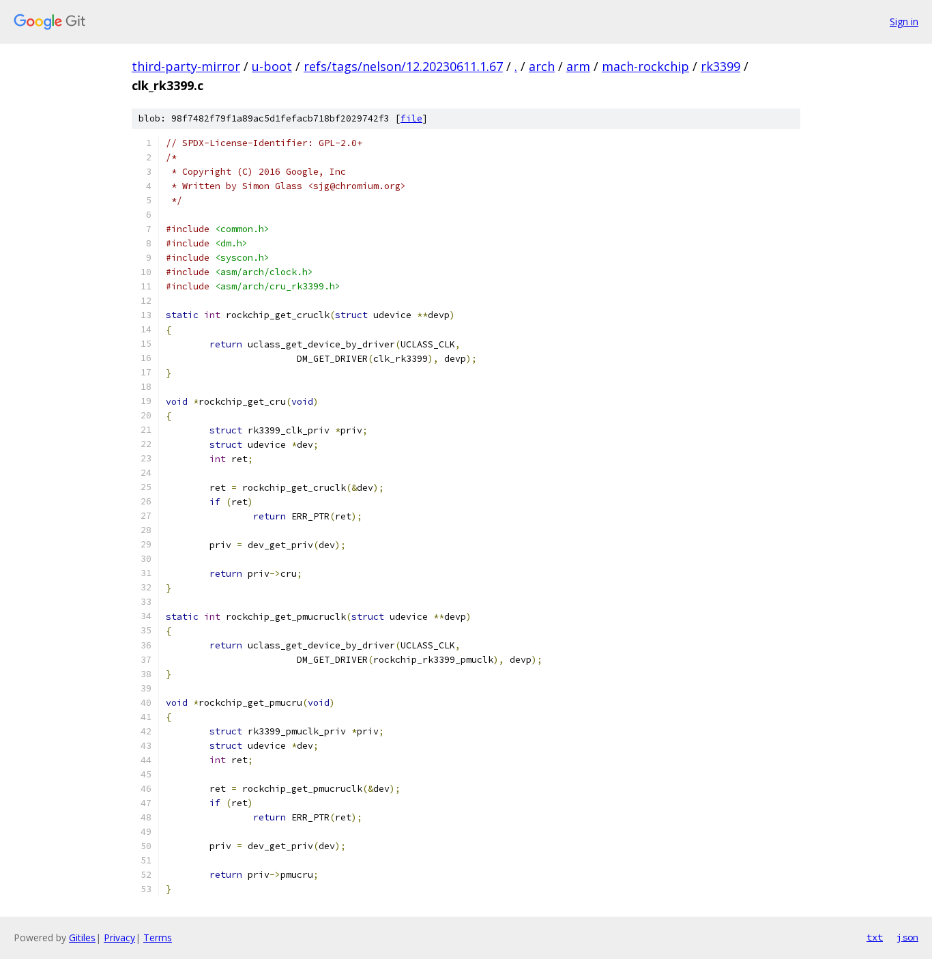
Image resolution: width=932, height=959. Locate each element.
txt (875, 937)
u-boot (272, 66)
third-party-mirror (186, 66)
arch (542, 66)
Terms (157, 937)
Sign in (904, 21)
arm (578, 66)
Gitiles (82, 937)
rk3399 (720, 66)
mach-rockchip (645, 66)
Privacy (119, 937)
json (907, 937)
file (411, 118)
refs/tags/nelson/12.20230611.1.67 (403, 66)
